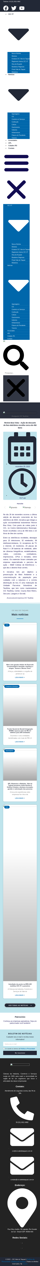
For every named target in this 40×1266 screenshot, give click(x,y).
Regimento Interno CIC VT (20, 61)
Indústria (14, 130)
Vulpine (25, 1264)
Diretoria (14, 56)
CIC (13, 116)
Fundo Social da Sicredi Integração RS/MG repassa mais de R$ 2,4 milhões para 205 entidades (20, 730)
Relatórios (15, 72)
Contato (11, 148)
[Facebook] (6, 8)
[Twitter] (14, 8)
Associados (12, 140)
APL (10, 143)
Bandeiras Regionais (18, 67)
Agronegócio (15, 114)
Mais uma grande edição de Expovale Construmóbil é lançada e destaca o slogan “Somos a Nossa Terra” (20, 666)
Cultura (14, 124)
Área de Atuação (17, 64)
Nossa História (16, 53)
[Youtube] (22, 8)
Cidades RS (12, 145)
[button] (16, 176)
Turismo (14, 138)
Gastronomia (16, 127)
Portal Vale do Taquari (18, 69)
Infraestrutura (16, 132)
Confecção (15, 122)
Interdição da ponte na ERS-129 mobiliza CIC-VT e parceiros (20, 985)
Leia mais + (20, 677)
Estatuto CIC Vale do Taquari (21, 59)
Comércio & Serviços (18, 119)
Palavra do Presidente (18, 135)
